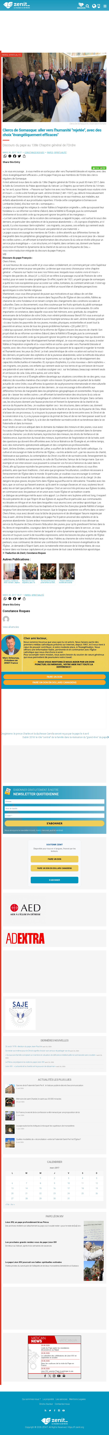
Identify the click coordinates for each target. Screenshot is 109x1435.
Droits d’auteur (46, 1404)
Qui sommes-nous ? (31, 1399)
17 (69, 1188)
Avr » (13, 1204)
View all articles (11, 627)
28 (26, 1198)
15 (40, 1188)
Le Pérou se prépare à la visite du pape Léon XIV (25, 1062)
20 (12, 1193)
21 (26, 1193)
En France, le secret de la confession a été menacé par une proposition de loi (48, 1112)
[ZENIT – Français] (30, 5)
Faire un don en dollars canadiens (54, 682)
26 (97, 1193)
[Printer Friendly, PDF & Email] (98, 168)
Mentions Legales (77, 1399)
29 (40, 1198)
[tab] (41, 1339)
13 (12, 1188)
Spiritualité (15, 55)
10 (69, 1183)
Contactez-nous (62, 1404)
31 (69, 1198)
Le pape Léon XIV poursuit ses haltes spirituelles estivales (33, 1262)
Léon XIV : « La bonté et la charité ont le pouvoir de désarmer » (30, 1066)
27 (12, 1198)
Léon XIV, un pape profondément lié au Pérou (27, 1222)
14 (26, 1188)
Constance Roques (34, 152)
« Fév (7, 1204)
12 (97, 1183)
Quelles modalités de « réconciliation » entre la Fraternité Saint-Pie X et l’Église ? (48, 1139)
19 (97, 1188)
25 (82, 1193)
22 (40, 1193)
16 (54, 1188)
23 (54, 1193)
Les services (61, 1399)
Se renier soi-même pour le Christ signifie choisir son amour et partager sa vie (37, 1051)
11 (82, 1183)
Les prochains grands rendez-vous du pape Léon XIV (31, 1242)
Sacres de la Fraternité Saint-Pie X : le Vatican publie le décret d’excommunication (49, 1085)
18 (82, 1188)
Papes (5, 55)
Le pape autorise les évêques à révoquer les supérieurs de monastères (45, 1126)
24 (69, 1193)
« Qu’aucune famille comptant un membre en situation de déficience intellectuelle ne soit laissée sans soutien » (51, 1055)
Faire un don (54, 676)
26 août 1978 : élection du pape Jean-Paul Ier (23, 1046)
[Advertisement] (54, 30)
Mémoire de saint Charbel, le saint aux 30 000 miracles (38, 1099)
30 (54, 1198)
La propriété (48, 1399)
